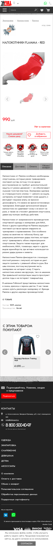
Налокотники (23, 20)
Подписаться (9, 396)
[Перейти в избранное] (42, 10)
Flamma (35, 20)
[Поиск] (35, 10)
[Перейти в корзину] (47, 9)
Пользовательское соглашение (17, 489)
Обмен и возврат (10, 484)
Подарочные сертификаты (15, 499)
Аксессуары (8, 466)
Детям (5, 461)
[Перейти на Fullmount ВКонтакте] (6, 515)
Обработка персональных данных (19, 494)
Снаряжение (8, 450)
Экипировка (8, 20)
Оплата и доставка (11, 478)
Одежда (6, 440)
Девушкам (7, 455)
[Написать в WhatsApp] (45, 3)
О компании (7, 473)
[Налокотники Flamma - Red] (26, 98)
